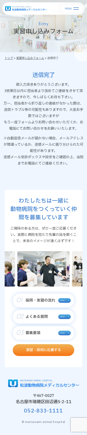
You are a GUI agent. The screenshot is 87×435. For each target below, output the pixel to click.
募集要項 (28, 333)
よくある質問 (32, 316)
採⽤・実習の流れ (35, 300)
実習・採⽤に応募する (43, 350)
